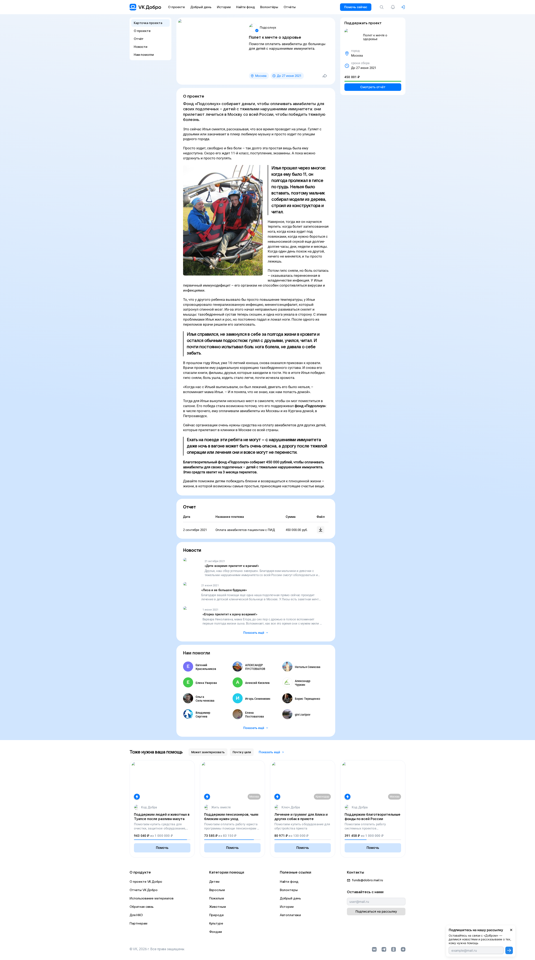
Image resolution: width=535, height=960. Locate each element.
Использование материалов (151, 898)
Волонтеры (289, 890)
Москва (260, 76)
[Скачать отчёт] (320, 529)
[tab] (208, 752)
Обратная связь (142, 906)
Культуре (216, 923)
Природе (216, 915)
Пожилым (216, 898)
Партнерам (138, 923)
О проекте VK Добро (146, 881)
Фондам (215, 931)
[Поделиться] (325, 76)
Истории (287, 906)
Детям (214, 881)
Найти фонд (289, 881)
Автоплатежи (290, 915)
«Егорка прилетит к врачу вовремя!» (230, 614)
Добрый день (290, 898)
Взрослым (217, 890)
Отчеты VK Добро (144, 890)
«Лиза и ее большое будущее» (224, 590)
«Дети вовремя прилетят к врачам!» (232, 566)
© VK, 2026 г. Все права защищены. (157, 949)
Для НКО (136, 915)
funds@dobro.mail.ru (367, 880)
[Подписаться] (509, 950)
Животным (217, 906)
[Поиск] (382, 7)
